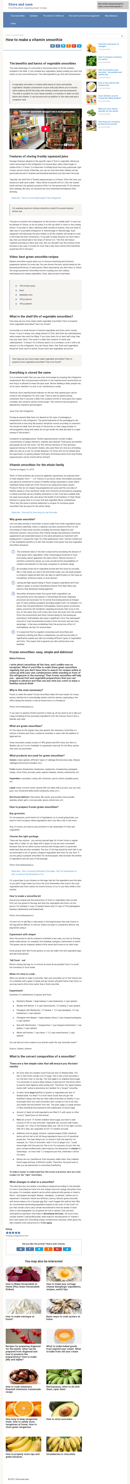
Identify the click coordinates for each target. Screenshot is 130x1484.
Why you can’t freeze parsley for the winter (108, 110)
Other (13, 23)
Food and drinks (18, 16)
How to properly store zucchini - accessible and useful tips (110, 72)
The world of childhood (53, 16)
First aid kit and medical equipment (84, 16)
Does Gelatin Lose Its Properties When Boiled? (109, 97)
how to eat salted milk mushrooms (108, 84)
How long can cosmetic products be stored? (109, 123)
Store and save (20, 4)
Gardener (34, 16)
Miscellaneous (111, 16)
